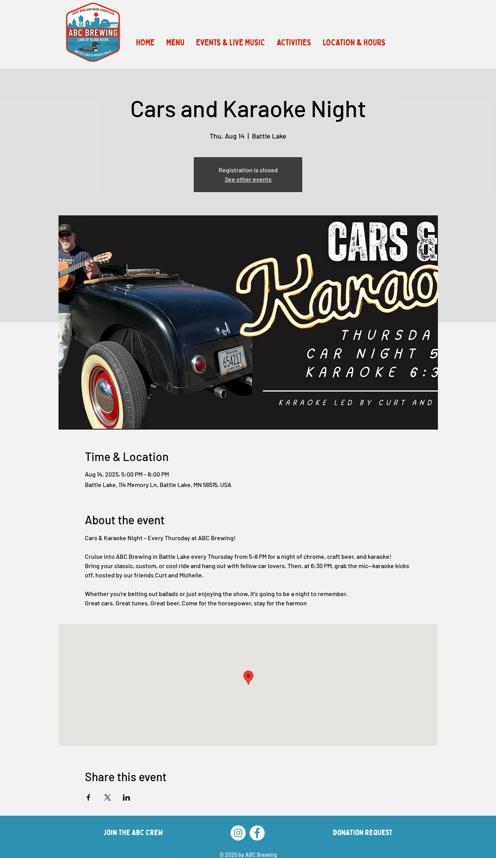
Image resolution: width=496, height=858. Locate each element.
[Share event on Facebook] (88, 797)
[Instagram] (238, 833)
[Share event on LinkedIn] (126, 797)
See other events (248, 179)
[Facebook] (257, 833)
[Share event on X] (107, 797)
